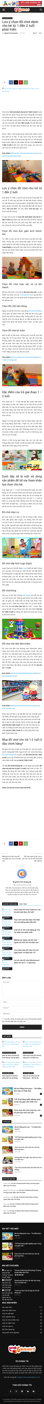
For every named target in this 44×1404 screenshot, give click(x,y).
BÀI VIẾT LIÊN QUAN (10, 904)
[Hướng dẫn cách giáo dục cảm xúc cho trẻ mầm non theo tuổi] (7, 1160)
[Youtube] (33, 1391)
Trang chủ (5, 15)
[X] (16, 82)
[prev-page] (3, 970)
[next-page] (7, 970)
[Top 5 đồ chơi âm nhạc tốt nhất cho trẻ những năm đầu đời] (7, 924)
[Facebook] (11, 82)
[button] (3, 10)
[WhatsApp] (26, 82)
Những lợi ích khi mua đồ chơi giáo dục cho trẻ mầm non (11, 858)
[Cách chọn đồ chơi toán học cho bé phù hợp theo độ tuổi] (7, 914)
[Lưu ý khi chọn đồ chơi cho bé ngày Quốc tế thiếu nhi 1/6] (7, 954)
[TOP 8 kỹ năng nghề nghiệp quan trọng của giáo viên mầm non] (7, 1102)
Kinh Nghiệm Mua (15, 15)
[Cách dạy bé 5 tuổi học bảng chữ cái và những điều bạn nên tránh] (11, 1067)
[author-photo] (22, 879)
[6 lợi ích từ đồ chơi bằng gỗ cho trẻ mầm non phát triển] (7, 934)
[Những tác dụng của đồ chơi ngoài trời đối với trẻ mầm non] (7, 944)
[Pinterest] (21, 82)
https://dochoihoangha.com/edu (22, 885)
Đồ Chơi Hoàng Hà (9, 755)
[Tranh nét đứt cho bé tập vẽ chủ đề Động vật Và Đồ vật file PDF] (7, 1295)
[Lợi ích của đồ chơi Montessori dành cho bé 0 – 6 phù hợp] (7, 964)
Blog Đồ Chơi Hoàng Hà (11, 33)
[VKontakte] (28, 1391)
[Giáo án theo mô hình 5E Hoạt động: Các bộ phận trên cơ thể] (11, 1047)
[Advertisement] (22, 57)
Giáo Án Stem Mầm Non (9, 1052)
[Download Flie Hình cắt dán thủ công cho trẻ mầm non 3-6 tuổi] (7, 1285)
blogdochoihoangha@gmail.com (28, 1377)
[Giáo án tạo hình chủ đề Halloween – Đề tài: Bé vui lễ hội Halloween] (32, 1067)
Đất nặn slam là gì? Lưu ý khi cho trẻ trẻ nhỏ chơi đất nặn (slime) (32, 858)
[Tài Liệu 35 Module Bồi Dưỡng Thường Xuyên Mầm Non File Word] (7, 1274)
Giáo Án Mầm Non (28, 1073)
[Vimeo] (22, 1391)
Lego (25, 568)
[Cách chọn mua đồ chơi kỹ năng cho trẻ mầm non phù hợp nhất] (32, 1047)
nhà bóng (26, 595)
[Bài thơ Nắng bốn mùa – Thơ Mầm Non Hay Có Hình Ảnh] (7, 1091)
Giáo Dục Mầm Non (8, 1073)
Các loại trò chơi (26, 295)
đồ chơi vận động (35, 311)
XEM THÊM (23, 904)
